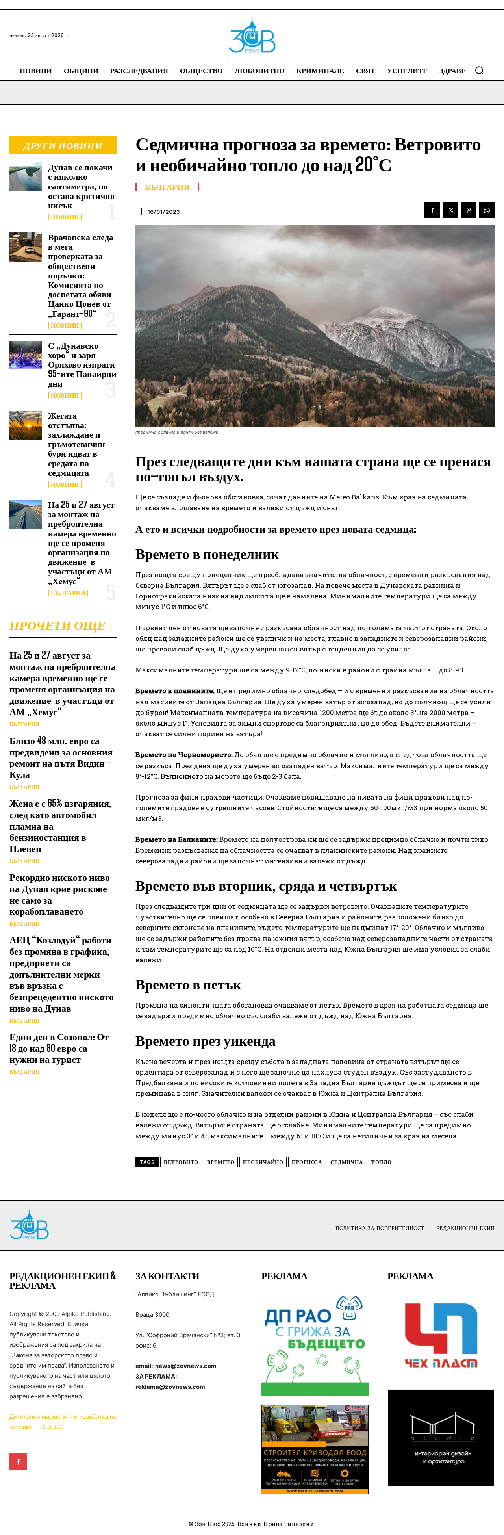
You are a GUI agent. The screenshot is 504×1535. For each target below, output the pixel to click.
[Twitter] (450, 210)
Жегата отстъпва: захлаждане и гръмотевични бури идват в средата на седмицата (76, 444)
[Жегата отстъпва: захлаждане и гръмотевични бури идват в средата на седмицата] (25, 425)
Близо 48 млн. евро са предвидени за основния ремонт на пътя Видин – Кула (61, 757)
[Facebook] (432, 210)
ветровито (181, 1162)
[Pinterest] (468, 210)
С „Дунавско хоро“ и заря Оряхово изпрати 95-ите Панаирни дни (82, 364)
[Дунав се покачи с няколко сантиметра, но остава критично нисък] (25, 176)
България (68, 593)
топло (381, 1162)
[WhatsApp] (487, 210)
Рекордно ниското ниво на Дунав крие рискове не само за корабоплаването (59, 894)
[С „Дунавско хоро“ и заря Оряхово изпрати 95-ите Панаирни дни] (25, 355)
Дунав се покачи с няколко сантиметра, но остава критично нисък (81, 185)
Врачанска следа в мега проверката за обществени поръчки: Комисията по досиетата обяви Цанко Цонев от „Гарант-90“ (80, 275)
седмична (346, 1162)
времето (221, 1162)
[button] (479, 70)
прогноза (307, 1162)
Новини (65, 217)
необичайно (263, 1162)
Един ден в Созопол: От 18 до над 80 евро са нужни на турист (59, 1048)
